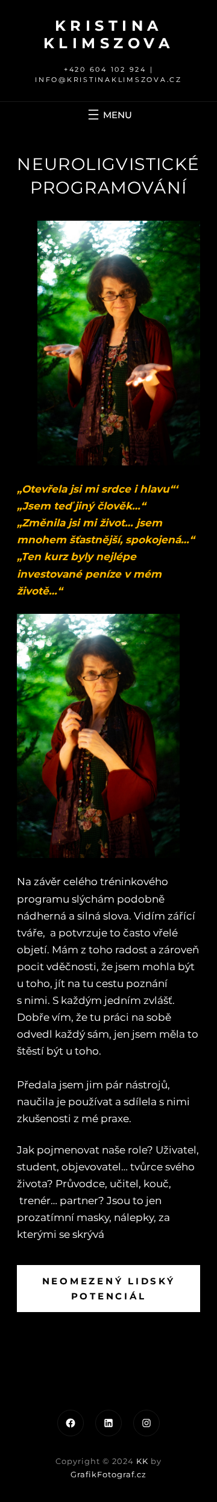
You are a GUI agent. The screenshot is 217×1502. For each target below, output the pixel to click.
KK (142, 1461)
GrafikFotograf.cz (108, 1474)
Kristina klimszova (108, 34)
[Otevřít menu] (108, 114)
